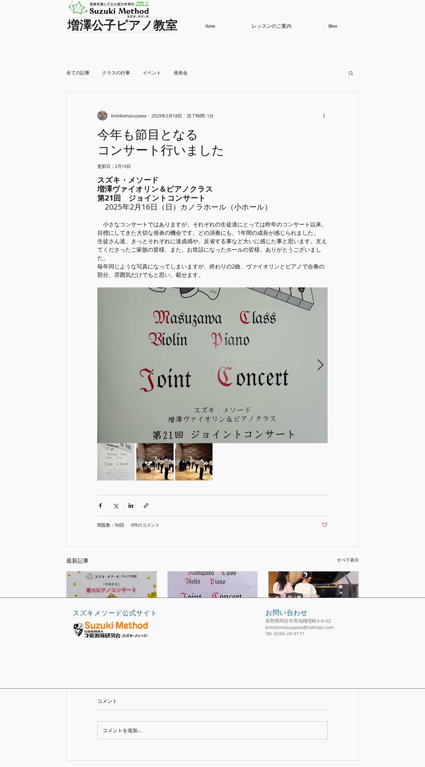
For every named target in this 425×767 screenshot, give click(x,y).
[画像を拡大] (212, 365)
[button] (351, 72)
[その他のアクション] (324, 115)
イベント (151, 73)
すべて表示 (348, 560)
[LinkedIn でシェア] (131, 506)
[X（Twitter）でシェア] (116, 506)
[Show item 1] (116, 462)
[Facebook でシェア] (100, 506)
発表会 (181, 73)
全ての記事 (78, 73)
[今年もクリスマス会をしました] (313, 596)
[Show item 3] (194, 462)
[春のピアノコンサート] (111, 596)
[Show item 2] (155, 462)
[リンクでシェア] (146, 506)
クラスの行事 (116, 73)
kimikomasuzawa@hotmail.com (299, 627)
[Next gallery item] (320, 365)
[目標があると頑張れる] (213, 596)
